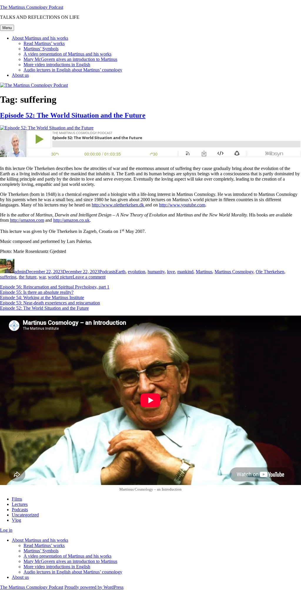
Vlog (16, 520)
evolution (136, 271)
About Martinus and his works (40, 38)
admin (20, 271)
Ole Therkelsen (270, 271)
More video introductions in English (57, 64)
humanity (156, 271)
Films (17, 498)
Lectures (20, 504)
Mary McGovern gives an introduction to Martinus (70, 59)
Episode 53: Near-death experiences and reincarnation (50, 302)
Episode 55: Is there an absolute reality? (36, 292)
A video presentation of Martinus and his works (67, 53)
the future (27, 276)
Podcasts (107, 271)
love (171, 271)
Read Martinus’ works (44, 43)
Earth (121, 271)
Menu (7, 28)
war (42, 276)
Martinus (204, 271)
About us (20, 75)
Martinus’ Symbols (41, 48)
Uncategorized (25, 514)
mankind (185, 271)
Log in (6, 530)
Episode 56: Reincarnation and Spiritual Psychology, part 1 (54, 286)
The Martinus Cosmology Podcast (31, 7)
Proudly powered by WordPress (93, 587)
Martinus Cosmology (234, 271)
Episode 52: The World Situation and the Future (73, 115)
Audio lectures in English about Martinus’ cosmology (73, 69)
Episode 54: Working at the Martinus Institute (42, 297)
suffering (8, 276)
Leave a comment (89, 276)
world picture (60, 276)
